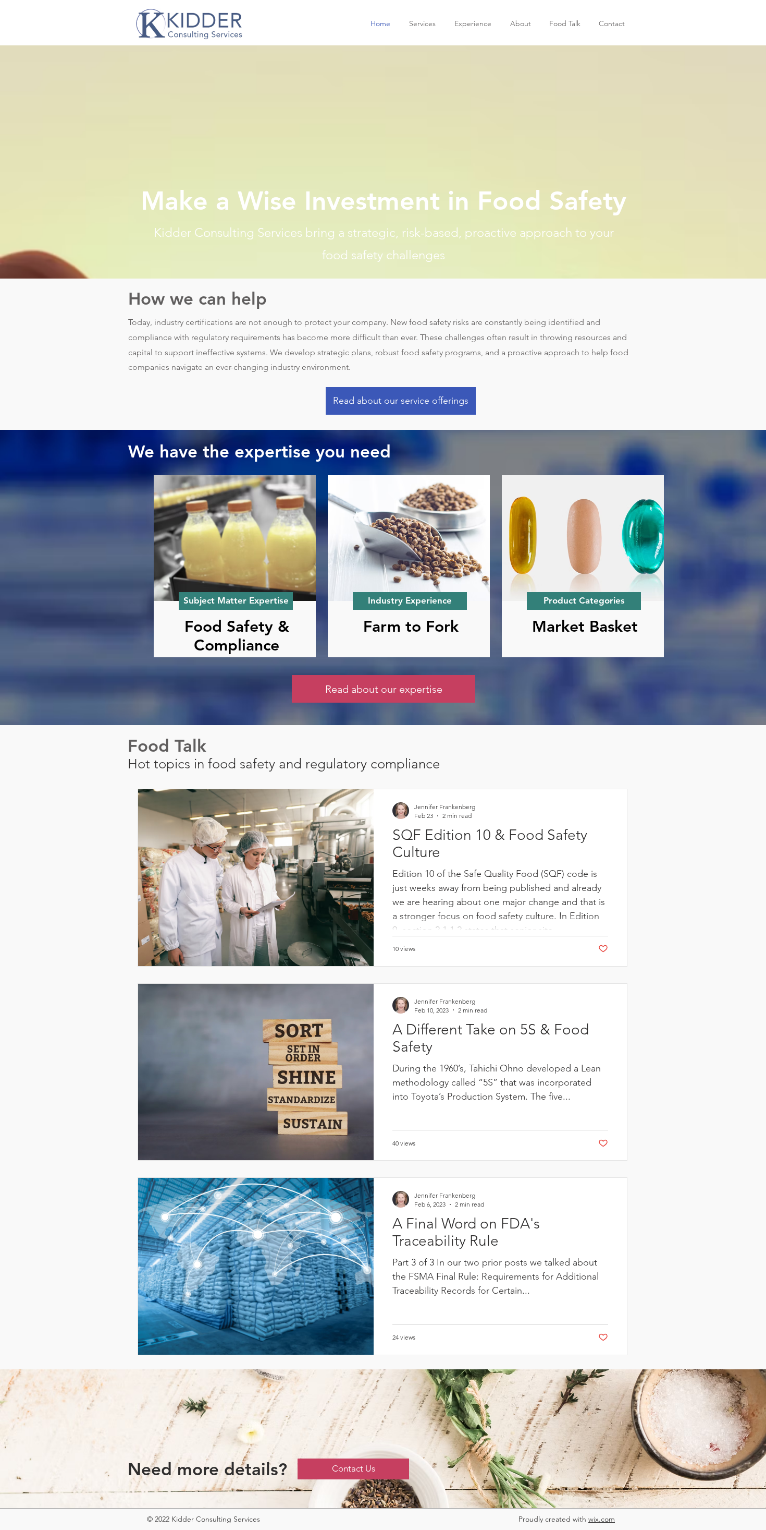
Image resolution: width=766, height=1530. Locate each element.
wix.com (601, 1519)
